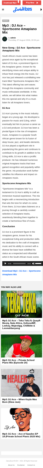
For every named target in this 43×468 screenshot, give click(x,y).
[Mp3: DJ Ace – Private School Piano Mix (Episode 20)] (21, 345)
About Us (11, 465)
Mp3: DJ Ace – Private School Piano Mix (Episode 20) (18, 361)
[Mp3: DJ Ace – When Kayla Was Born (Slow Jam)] (21, 383)
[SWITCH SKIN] (41, 9)
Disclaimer (21, 465)
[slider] (38, 263)
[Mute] (33, 263)
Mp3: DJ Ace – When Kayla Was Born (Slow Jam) (19, 400)
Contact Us (31, 465)
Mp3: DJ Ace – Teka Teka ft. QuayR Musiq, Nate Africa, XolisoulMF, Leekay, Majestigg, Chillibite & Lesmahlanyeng (21, 324)
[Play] (5, 263)
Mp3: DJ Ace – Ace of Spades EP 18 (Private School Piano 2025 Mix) (21, 435)
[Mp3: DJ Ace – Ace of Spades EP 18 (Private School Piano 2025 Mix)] (21, 419)
